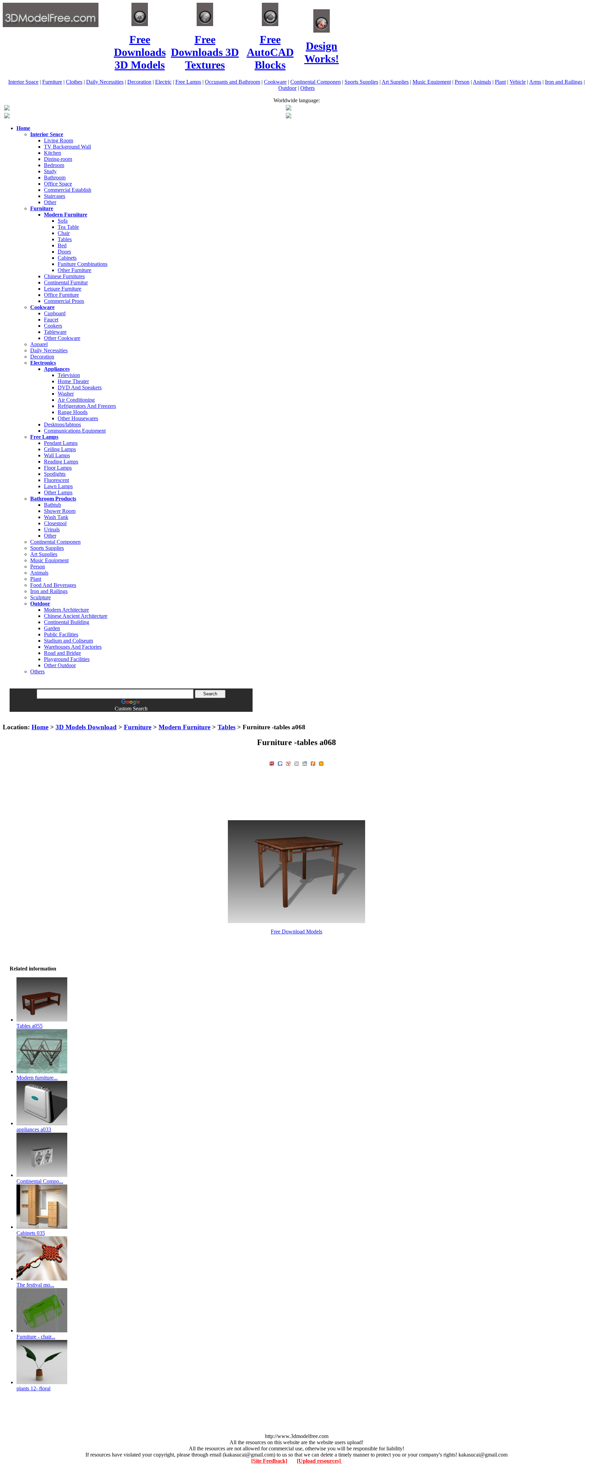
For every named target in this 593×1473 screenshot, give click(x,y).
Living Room (58, 140)
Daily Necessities (105, 82)
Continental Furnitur (66, 282)
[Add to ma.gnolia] (321, 763)
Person (462, 82)
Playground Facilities (67, 659)
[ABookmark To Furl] (313, 763)
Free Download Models (296, 931)
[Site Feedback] (269, 1461)
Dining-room (58, 159)
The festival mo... (35, 1285)
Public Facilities (61, 634)
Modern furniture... (37, 1078)
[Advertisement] (296, 714)
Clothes (74, 82)
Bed (62, 245)
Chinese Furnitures (64, 276)
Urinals (52, 529)
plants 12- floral (33, 1388)
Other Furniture (74, 270)
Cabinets (67, 258)
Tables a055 (29, 1026)
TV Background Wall (67, 147)
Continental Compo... (39, 1181)
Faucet (51, 319)
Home (40, 727)
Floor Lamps (58, 468)
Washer (66, 394)
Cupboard (55, 313)
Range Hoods (73, 412)
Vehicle (518, 82)
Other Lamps (58, 492)
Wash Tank (56, 517)
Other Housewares (78, 418)
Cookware (275, 82)
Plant (500, 82)
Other (50, 202)
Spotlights (55, 474)
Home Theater (73, 381)
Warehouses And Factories (73, 647)
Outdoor (287, 88)
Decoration (139, 82)
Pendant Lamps (61, 443)
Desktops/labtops (62, 424)
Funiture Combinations (82, 264)
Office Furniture (61, 295)
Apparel (39, 344)
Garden (52, 628)
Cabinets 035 (30, 1233)
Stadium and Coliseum (68, 641)
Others (307, 88)
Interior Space (23, 82)
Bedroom (54, 165)
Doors (64, 252)
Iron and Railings (563, 82)
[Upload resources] (319, 1461)
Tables (65, 239)
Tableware (55, 332)
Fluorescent (56, 480)
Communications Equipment (75, 431)
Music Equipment (431, 82)
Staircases (54, 196)
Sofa (63, 221)
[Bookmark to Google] (280, 763)
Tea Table (68, 227)
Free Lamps (188, 82)
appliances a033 (33, 1129)
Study (50, 171)
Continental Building (66, 622)
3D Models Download (86, 727)
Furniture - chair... (35, 1337)
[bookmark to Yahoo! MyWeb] (288, 763)
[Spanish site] (288, 108)
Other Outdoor (60, 665)
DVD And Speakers (80, 387)
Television (69, 375)
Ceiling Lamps (60, 449)
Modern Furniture (184, 727)
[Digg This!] (296, 763)
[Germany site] (288, 116)
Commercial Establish (67, 190)
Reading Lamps (61, 461)
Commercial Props (64, 301)
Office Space (58, 184)
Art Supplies (395, 82)
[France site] (7, 116)
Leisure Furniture (62, 289)
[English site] (7, 108)
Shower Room (59, 511)
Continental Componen (315, 82)
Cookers (53, 326)
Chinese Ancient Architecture (75, 616)
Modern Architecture (66, 610)
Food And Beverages (53, 585)
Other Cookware (62, 338)
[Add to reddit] (304, 763)
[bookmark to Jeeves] (271, 763)
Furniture (52, 82)
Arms (535, 82)
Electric (163, 82)
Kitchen (52, 153)
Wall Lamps (57, 455)
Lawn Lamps (58, 486)
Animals (482, 82)
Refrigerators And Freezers (87, 406)
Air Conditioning (76, 400)
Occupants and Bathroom (232, 82)
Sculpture (40, 597)
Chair (64, 233)
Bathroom (55, 177)
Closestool (55, 523)
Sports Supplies (361, 82)
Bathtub (52, 505)
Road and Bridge (62, 653)
